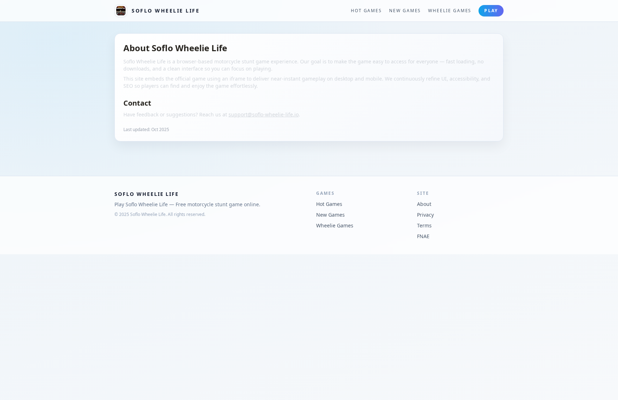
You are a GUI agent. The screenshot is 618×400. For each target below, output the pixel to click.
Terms (424, 225)
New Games (405, 11)
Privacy (425, 214)
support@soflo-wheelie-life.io (264, 114)
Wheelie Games (449, 11)
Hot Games (366, 11)
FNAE (423, 236)
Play (491, 11)
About (424, 204)
